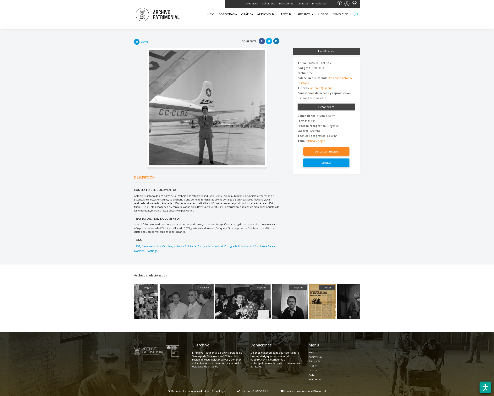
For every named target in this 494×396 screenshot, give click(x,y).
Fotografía (228, 14)
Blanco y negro (315, 141)
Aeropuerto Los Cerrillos (157, 246)
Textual (286, 14)
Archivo (303, 14)
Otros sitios (251, 3)
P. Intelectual (319, 3)
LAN (256, 246)
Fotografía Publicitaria (238, 246)
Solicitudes (268, 3)
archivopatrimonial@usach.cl (309, 391)
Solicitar (326, 162)
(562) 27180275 (260, 391)
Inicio (210, 14)
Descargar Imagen (326, 151)
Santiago (152, 251)
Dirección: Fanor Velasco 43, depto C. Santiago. (198, 391)
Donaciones (286, 3)
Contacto (303, 3)
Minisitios (341, 14)
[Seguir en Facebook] (339, 3)
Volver (144, 42)
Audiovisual (266, 14)
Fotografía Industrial (210, 246)
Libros (323, 14)
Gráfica (247, 14)
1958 (137, 246)
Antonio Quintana (185, 246)
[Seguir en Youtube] (354, 3)
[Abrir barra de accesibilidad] (485, 387)
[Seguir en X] (346, 3)
